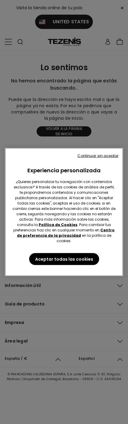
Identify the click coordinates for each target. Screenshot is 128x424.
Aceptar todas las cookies (64, 259)
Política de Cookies (58, 224)
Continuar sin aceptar (97, 155)
